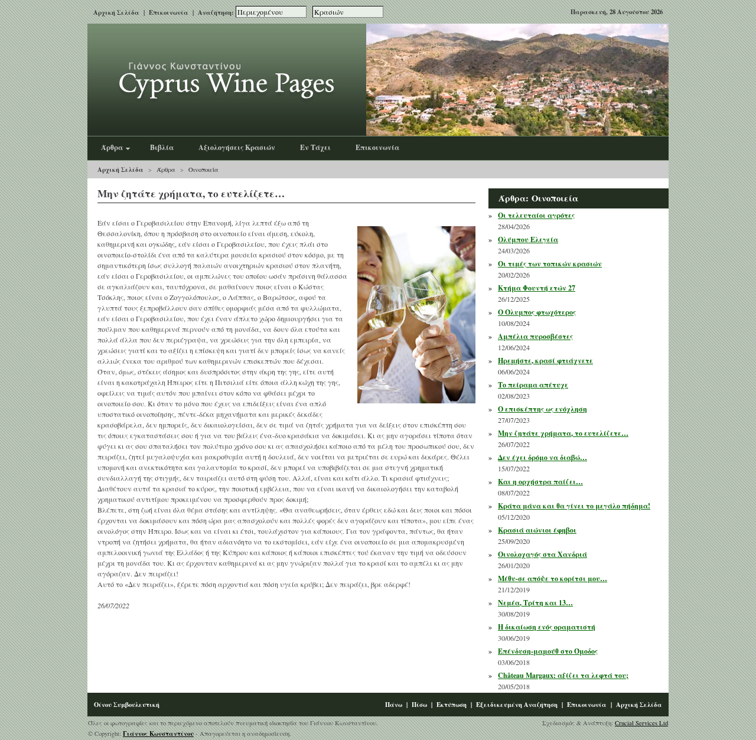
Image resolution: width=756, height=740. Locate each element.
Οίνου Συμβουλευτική (126, 704)
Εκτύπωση (451, 704)
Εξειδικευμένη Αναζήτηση (517, 704)
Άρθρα (166, 169)
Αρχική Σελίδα (116, 12)
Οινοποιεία (203, 169)
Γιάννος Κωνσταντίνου (158, 733)
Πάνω (393, 704)
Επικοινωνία (168, 12)
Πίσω (419, 704)
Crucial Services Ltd (641, 723)
